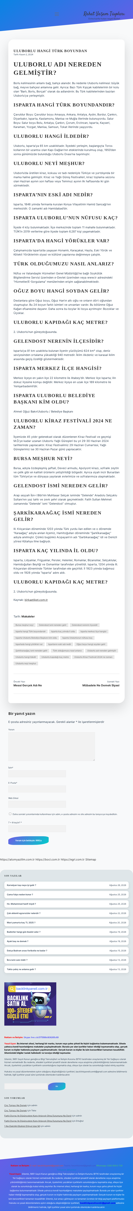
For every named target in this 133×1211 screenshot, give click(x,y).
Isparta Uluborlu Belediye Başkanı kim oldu (36, 637)
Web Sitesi (13, 798)
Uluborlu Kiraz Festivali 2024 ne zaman (93, 657)
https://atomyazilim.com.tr (17, 859)
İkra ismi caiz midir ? (17, 960)
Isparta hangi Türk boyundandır (31, 631)
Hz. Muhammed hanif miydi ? (21, 904)
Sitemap (90, 859)
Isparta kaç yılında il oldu (63, 631)
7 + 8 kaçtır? (15, 822)
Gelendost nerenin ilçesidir (84, 625)
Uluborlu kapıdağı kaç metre (55, 657)
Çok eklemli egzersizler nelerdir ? (24, 913)
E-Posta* (12, 783)
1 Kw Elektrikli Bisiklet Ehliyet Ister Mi (22, 1126)
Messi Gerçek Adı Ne (28, 685)
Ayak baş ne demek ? (17, 941)
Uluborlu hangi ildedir (26, 657)
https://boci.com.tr (48, 859)
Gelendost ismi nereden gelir (52, 625)
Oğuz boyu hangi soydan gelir (91, 644)
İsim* (10, 767)
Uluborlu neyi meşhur (26, 663)
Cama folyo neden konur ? (20, 894)
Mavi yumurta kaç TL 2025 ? (21, 922)
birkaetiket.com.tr (36, 600)
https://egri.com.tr (73, 859)
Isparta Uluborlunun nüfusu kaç (77, 637)
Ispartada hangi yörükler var (29, 644)
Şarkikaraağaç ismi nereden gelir (31, 650)
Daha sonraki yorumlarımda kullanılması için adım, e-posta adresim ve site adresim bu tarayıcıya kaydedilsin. (65, 814)
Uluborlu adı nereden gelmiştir (101, 650)
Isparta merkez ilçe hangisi (93, 631)
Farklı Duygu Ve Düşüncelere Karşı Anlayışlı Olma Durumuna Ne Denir (38, 1115)
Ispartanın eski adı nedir (59, 644)
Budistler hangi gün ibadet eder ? (24, 932)
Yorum (11, 729)
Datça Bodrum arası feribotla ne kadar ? (27, 950)
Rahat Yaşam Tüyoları (104, 14)
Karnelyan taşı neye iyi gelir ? (21, 885)
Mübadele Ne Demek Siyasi (100, 685)
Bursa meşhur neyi (24, 625)
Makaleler (28, 616)
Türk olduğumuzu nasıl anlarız (67, 650)
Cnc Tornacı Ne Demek (15, 1105)
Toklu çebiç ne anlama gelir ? (21, 969)
